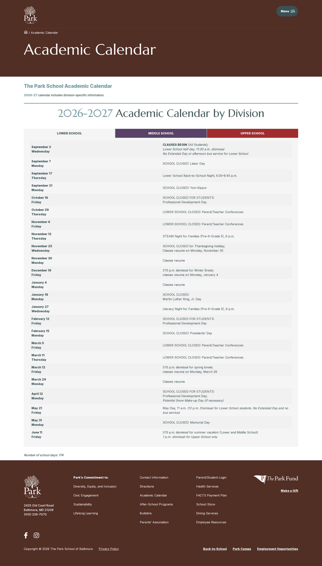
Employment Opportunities (277, 549)
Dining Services (207, 513)
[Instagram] (36, 535)
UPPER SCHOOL (253, 133)
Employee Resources (211, 522)
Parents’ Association (154, 522)
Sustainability (82, 504)
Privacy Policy (109, 549)
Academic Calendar (153, 495)
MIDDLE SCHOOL (161, 133)
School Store (205, 504)
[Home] (26, 32)
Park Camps (242, 549)
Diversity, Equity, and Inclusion (94, 486)
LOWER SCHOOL (69, 133)
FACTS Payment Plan (211, 495)
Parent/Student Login (211, 477)
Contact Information (154, 477)
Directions (147, 486)
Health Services (207, 486)
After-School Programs (156, 504)
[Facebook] (25, 535)
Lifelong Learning (85, 513)
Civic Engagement (85, 495)
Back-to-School (215, 549)
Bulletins (146, 513)
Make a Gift (289, 491)
